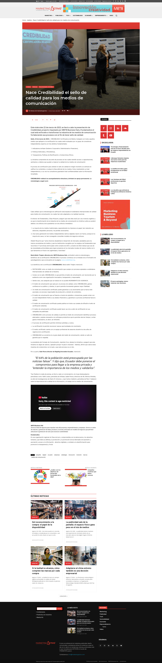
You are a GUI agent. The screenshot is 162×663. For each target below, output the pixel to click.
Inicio (24, 20)
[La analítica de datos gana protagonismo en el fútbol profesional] (105, 171)
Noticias (35, 87)
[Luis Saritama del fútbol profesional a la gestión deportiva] (105, 182)
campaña (38, 455)
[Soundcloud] (125, 128)
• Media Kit (39, 617)
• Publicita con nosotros (44, 615)
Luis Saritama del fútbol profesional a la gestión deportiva (118, 181)
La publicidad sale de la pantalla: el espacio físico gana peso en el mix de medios (80, 525)
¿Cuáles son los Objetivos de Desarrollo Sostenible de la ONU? (55, 473)
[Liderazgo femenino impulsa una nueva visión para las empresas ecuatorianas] (105, 160)
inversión (79, 455)
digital (44, 455)
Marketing (35, 517)
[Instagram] (111, 128)
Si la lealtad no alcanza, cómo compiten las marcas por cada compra (46, 571)
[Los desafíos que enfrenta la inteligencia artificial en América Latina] (105, 192)
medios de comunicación (38, 457)
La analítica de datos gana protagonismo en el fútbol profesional (119, 170)
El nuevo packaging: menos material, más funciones (119, 282)
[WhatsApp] (54, 119)
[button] (116, 15)
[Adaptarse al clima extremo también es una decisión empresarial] (80, 555)
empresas (57, 455)
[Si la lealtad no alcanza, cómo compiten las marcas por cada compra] (47, 555)
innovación (72, 455)
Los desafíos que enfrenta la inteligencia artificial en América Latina (121, 191)
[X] (46, 119)
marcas (85, 455)
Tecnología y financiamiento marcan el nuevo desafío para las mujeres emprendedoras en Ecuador (121, 149)
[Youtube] (111, 135)
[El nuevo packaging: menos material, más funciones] (105, 284)
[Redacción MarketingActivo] (27, 111)
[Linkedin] (118, 128)
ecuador (50, 455)
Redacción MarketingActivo (39, 110)
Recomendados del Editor (46, 87)
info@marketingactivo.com (77, 654)
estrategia (64, 455)
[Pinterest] (50, 119)
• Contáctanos (40, 612)
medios (29, 20)
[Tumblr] (103, 135)
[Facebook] (43, 119)
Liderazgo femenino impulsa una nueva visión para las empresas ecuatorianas (120, 159)
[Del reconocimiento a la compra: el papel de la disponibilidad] (47, 509)
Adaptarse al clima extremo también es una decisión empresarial (78, 571)
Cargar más (63, 596)
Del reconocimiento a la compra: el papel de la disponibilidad (43, 525)
